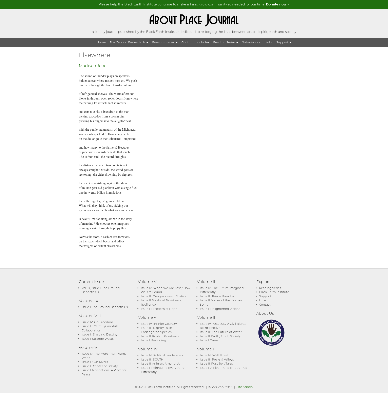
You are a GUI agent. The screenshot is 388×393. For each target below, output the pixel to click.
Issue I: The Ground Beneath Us (105, 307)
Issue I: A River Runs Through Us (223, 368)
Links (268, 42)
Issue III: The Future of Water (221, 332)
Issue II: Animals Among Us (160, 363)
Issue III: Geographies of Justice (164, 296)
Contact (265, 304)
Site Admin (244, 387)
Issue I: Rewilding (153, 340)
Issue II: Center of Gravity (100, 366)
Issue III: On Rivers (95, 362)
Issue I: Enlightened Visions (220, 309)
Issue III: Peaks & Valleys (217, 359)
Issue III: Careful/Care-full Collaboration (100, 328)
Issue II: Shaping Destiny (99, 334)
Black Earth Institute (274, 292)
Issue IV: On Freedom (97, 322)
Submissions (251, 42)
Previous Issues (163, 42)
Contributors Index (195, 42)
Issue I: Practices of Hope (159, 309)
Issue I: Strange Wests (98, 339)
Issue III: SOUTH (152, 359)
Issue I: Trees (209, 340)
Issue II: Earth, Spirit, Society (220, 336)
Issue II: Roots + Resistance (160, 336)
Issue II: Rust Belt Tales (216, 363)
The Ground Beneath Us (128, 42)
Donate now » (277, 4)
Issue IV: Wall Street (214, 355)
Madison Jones (94, 65)
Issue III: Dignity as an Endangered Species (156, 330)
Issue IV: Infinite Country (159, 324)
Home (101, 42)
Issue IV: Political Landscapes (162, 355)
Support (282, 42)
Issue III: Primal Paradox (217, 296)
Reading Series (224, 42)
